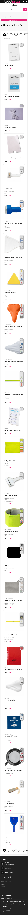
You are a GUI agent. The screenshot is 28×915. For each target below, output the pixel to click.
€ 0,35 (8, 468)
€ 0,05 (8, 69)
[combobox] (12, 9)
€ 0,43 (8, 641)
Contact (3, 886)
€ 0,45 (8, 672)
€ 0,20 (8, 230)
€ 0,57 (8, 743)
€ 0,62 (8, 845)
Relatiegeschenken (10, 15)
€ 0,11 (8, 130)
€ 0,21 (8, 195)
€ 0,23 (8, 299)
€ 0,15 (8, 161)
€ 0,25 (8, 264)
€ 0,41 (8, 607)
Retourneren (4, 891)
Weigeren (13, 909)
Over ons (3, 884)
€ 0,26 (8, 333)
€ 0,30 (8, 366)
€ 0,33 (8, 402)
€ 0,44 (8, 572)
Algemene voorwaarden (6, 898)
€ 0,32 (8, 433)
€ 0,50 (8, 708)
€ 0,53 (8, 776)
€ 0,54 (8, 810)
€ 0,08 (8, 99)
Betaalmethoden (5, 889)
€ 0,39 (8, 504)
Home (2, 15)
